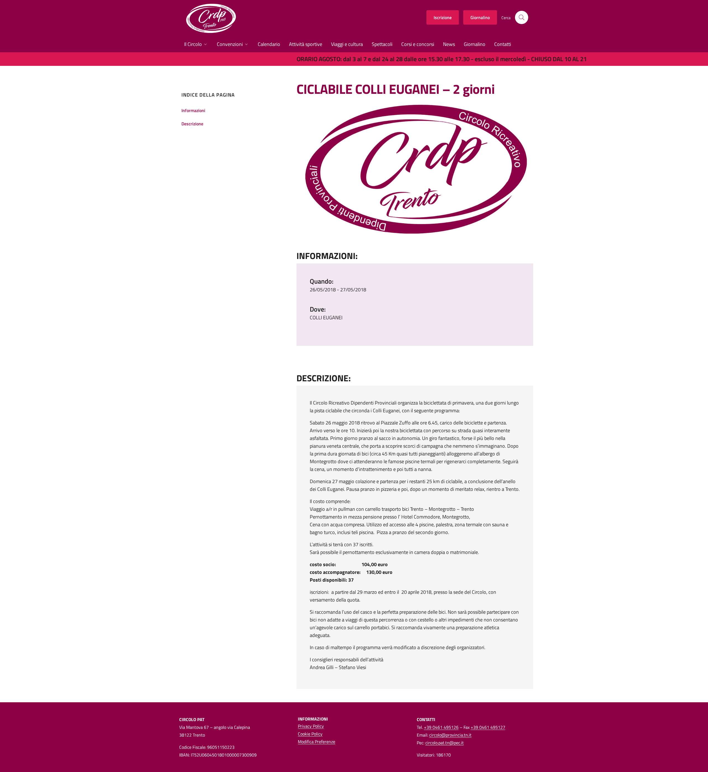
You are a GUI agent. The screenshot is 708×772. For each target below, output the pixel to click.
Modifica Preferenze (316, 741)
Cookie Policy (310, 733)
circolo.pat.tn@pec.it (444, 742)
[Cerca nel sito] (521, 17)
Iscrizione (443, 17)
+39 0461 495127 (488, 727)
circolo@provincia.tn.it (450, 735)
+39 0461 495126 (441, 727)
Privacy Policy (311, 726)
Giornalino (480, 17)
